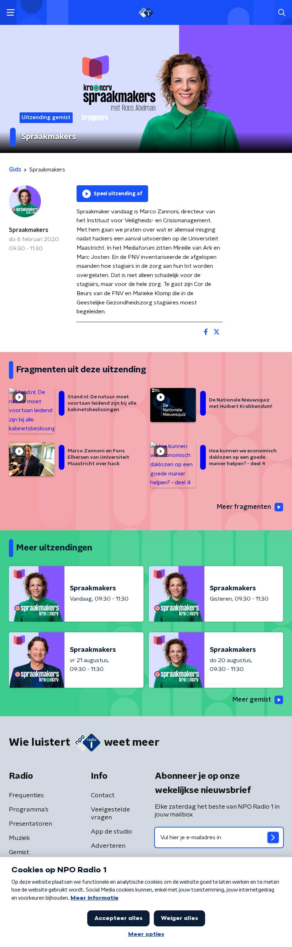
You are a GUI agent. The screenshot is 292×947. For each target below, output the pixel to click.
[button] (10, 12)
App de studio (111, 832)
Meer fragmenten (244, 507)
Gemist (19, 852)
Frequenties (26, 795)
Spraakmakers (28, 230)
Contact (103, 795)
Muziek (19, 838)
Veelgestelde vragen (110, 814)
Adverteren (108, 846)
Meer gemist (252, 700)
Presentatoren (30, 824)
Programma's (28, 810)
